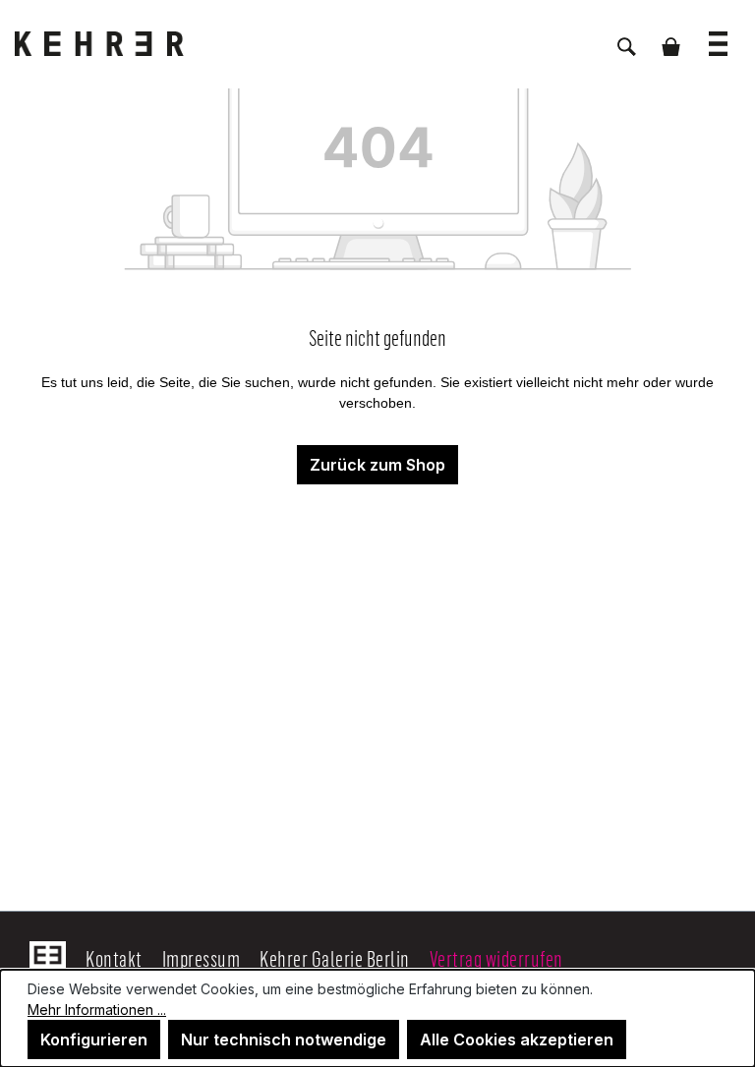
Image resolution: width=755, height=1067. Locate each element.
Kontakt (114, 958)
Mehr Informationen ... (97, 1009)
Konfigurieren (93, 1039)
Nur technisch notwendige (283, 1039)
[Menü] (718, 34)
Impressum (201, 958)
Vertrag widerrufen (496, 958)
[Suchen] (627, 36)
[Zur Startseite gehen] (113, 43)
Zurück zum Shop (377, 465)
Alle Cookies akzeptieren (516, 1039)
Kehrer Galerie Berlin (335, 958)
